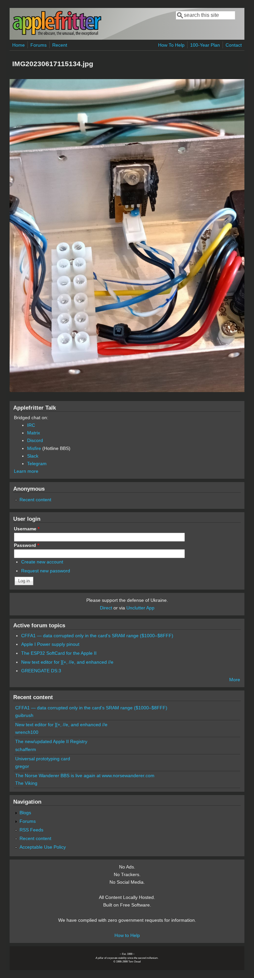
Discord (35, 440)
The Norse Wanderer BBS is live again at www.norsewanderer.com (84, 775)
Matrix (33, 432)
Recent (59, 45)
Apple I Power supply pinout (50, 644)
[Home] (57, 34)
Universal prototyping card (42, 758)
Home (18, 45)
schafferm (25, 749)
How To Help (171, 45)
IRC (31, 425)
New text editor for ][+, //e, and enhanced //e (67, 662)
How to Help (127, 935)
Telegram (37, 463)
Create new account (42, 561)
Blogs (25, 812)
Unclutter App (140, 607)
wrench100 (26, 732)
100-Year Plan (205, 45)
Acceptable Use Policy (43, 847)
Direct (106, 607)
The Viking (26, 783)
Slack (32, 456)
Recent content (35, 499)
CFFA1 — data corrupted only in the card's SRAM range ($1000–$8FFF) (97, 635)
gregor (22, 766)
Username (26, 528)
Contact (234, 45)
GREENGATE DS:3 (41, 670)
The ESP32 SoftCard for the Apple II (59, 653)
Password (26, 545)
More (234, 679)
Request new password (45, 570)
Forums (38, 45)
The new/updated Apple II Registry (51, 741)
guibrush (24, 715)
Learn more (26, 471)
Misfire (34, 448)
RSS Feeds (31, 829)
